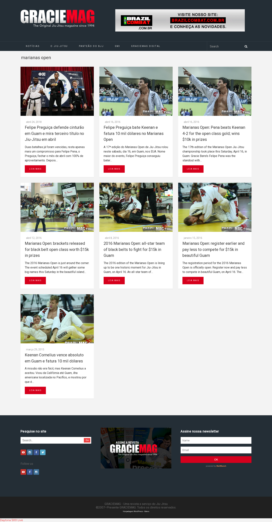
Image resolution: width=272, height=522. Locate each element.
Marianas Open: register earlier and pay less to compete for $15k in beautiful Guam (213, 249)
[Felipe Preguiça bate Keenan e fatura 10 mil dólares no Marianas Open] (136, 91)
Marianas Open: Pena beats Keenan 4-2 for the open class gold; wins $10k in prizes (213, 133)
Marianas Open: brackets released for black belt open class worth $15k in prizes (57, 249)
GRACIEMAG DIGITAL (145, 46)
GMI (117, 46)
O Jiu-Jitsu (59, 46)
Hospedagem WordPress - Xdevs (136, 511)
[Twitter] (43, 452)
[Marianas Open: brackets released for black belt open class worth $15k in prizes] (57, 207)
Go (87, 440)
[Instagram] (30, 452)
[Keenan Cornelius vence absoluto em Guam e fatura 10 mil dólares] (57, 318)
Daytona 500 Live (11, 520)
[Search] (245, 46)
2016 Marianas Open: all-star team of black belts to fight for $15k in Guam (134, 249)
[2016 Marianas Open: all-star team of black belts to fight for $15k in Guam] (136, 207)
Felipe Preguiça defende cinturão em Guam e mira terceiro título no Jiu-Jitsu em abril (54, 133)
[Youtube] (23, 452)
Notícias (32, 46)
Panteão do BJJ (91, 46)
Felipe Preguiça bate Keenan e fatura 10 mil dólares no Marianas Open (134, 133)
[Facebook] (36, 452)
